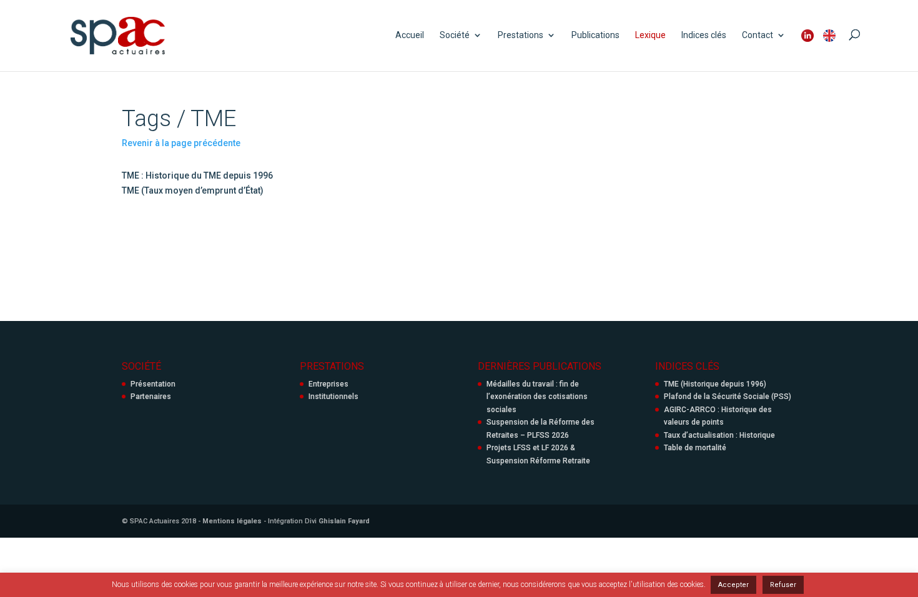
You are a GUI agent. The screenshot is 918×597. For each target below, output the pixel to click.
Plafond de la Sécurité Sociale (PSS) (727, 396)
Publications (595, 35)
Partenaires (151, 396)
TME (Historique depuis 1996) (715, 384)
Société (455, 35)
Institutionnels (333, 396)
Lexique (650, 35)
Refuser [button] (783, 585)
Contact (757, 35)
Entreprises (328, 384)
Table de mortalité (695, 447)
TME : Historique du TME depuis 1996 (197, 175)
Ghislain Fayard (344, 521)
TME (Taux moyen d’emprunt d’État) (193, 190)
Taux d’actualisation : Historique (719, 435)
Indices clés (703, 35)
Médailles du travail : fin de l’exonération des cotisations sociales (537, 397)
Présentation (153, 384)
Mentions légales (232, 521)
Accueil (409, 35)
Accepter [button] (733, 585)
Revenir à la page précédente (181, 143)
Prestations (520, 35)
